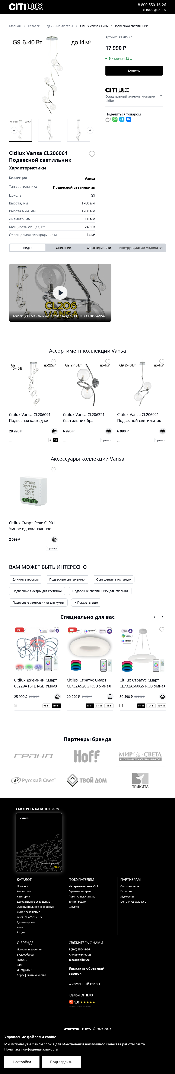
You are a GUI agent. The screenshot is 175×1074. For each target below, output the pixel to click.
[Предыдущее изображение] (15, 74)
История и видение (29, 949)
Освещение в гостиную (113, 579)
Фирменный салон (84, 983)
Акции (21, 932)
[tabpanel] (87, 293)
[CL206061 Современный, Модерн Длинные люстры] (78, 130)
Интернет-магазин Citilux (85, 886)
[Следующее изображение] (89, 74)
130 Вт (49, 705)
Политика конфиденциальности (31, 1049)
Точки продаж (77, 901)
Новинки (22, 886)
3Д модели (127, 896)
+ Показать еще (86, 602)
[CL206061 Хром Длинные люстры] (49, 130)
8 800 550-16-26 (152, 4)
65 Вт (83, 705)
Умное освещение (28, 912)
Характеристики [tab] (99, 248)
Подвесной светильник (74, 187)
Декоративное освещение (33, 901)
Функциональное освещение (35, 907)
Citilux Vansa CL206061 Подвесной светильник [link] (114, 26)
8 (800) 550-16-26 (79, 949)
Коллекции (24, 891)
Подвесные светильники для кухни (38, 602)
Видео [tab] (27, 248)
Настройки (22, 1061)
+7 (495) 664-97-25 (80, 954)
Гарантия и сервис (80, 891)
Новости (22, 960)
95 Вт (39, 705)
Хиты (20, 927)
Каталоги (126, 891)
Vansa (90, 178)
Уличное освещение (30, 917)
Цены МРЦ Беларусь (133, 901)
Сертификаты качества (31, 975)
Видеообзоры (25, 954)
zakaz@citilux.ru (79, 960)
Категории (23, 896)
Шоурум (74, 907)
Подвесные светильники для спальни (100, 591)
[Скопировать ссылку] (108, 119)
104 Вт (144, 705)
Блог (19, 965)
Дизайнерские (26, 922)
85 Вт (92, 705)
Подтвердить (61, 1061)
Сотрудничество (130, 886)
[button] (52, 75)
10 (55, 440)
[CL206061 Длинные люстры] (20, 130)
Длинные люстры (26, 579)
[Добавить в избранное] (91, 153)
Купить (134, 71)
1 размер (106, 440)
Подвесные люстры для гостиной (37, 591)
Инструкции (24, 970)
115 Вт (102, 705)
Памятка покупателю (82, 896)
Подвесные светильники (67, 579)
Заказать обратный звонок (87, 971)
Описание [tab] (63, 248)
